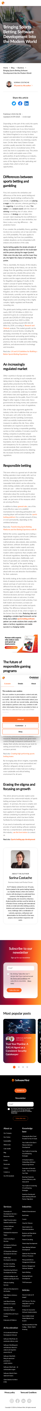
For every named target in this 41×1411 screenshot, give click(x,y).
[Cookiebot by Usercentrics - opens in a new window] (29, 678)
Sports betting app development (23, 839)
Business (22, 68)
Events (6, 1160)
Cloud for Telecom (27, 1223)
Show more (14, 1112)
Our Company (8, 1133)
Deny (20, 732)
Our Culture (7, 1137)
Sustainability (7, 1141)
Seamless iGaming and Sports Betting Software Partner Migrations (29, 1197)
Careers (6, 1168)
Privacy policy (10, 1392)
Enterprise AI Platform (10, 1320)
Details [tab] (20, 684)
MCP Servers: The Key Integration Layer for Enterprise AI (28, 1304)
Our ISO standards (9, 1176)
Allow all (20, 719)
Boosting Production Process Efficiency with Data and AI (29, 1179)
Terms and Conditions (28, 1392)
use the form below (20, 832)
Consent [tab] (7, 684)
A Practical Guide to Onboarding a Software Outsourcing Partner (28, 1162)
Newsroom (7, 1164)
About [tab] (33, 684)
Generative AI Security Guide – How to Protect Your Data (29, 1171)
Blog (14, 68)
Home (6, 68)
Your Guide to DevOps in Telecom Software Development (29, 1145)
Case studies (7, 1148)
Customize (19, 725)
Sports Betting (26, 1272)
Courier (24, 1219)
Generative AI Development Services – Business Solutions (11, 1214)
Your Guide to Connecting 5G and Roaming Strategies (29, 1154)
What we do (7, 1145)
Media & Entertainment (29, 1211)
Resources (7, 1156)
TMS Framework (27, 1282)
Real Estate (25, 1215)
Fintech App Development (29, 1243)
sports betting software (26, 619)
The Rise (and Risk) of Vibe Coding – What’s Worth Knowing (29, 1327)
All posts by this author (22, 85)
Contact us (20, 1090)
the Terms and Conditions (19, 978)
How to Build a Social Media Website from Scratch (28, 1318)
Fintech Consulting (27, 1239)
